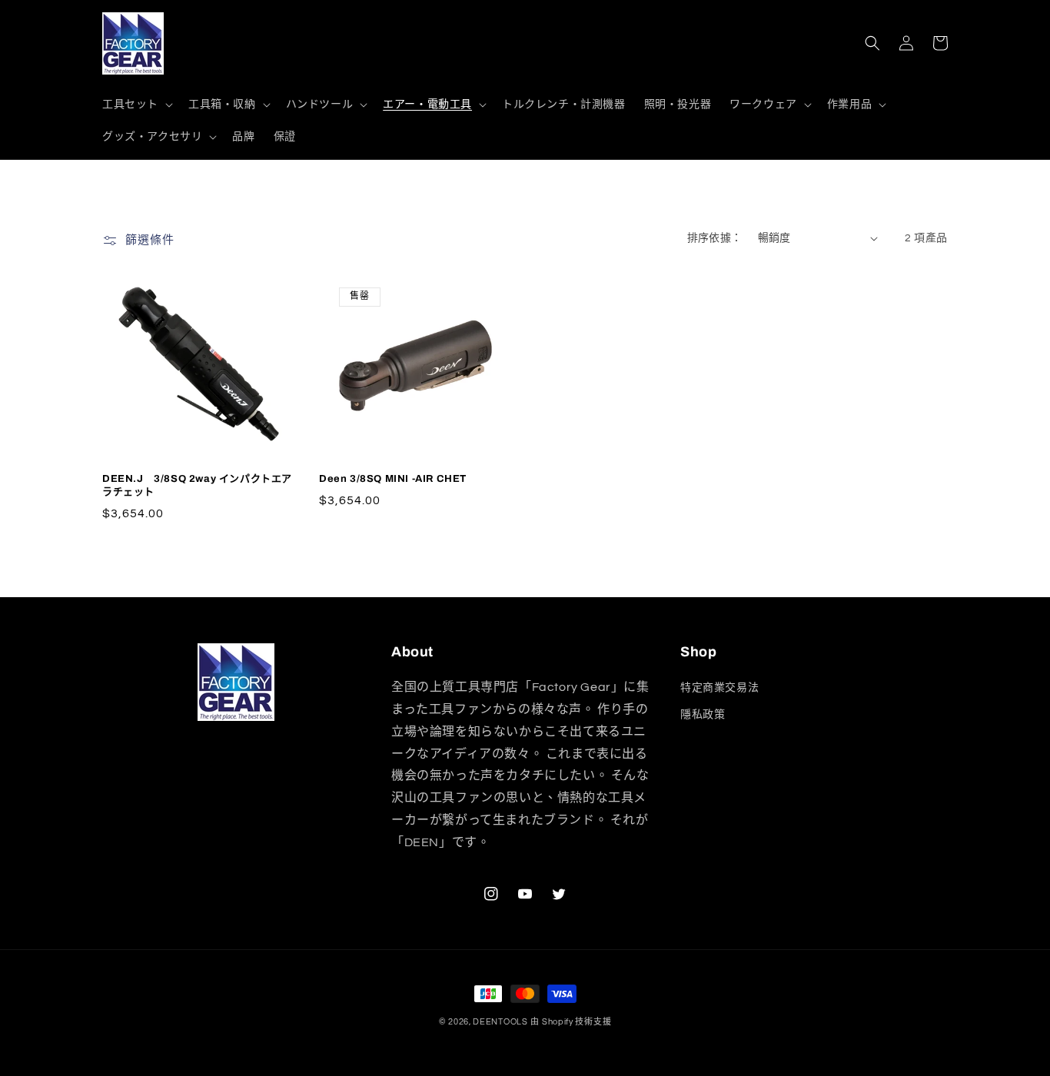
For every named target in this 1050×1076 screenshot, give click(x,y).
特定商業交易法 (719, 687)
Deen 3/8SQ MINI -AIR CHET (393, 478)
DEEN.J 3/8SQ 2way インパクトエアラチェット (197, 485)
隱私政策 (702, 714)
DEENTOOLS (500, 1022)
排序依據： (715, 238)
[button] (136, 104)
